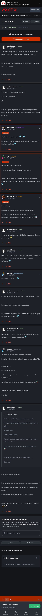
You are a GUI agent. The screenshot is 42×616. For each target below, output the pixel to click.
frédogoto (10, 127)
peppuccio (10, 196)
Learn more (4, 3)
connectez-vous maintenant (27, 524)
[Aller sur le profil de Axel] (3, 157)
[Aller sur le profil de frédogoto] (3, 128)
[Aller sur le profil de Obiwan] (3, 350)
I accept (36, 606)
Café (26, 27)
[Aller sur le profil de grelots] (3, 274)
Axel (8, 156)
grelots (9, 273)
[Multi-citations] (3, 80)
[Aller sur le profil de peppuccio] (3, 197)
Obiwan (9, 349)
